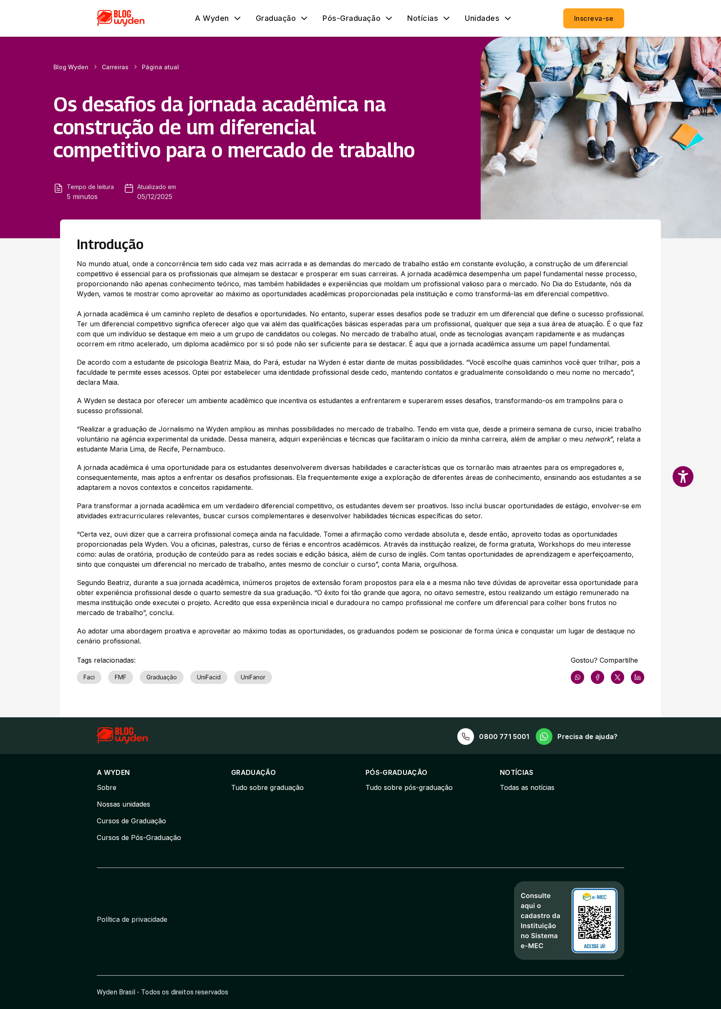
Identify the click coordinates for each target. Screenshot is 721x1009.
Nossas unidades (123, 804)
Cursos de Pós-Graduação (139, 837)
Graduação (276, 18)
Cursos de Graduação (131, 821)
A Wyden (212, 18)
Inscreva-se (593, 18)
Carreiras (115, 67)
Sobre (106, 787)
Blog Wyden (70, 67)
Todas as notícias (527, 787)
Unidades (482, 18)
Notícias (422, 18)
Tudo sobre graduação (267, 787)
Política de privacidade (132, 919)
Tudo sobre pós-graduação (409, 787)
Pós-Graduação (352, 18)
